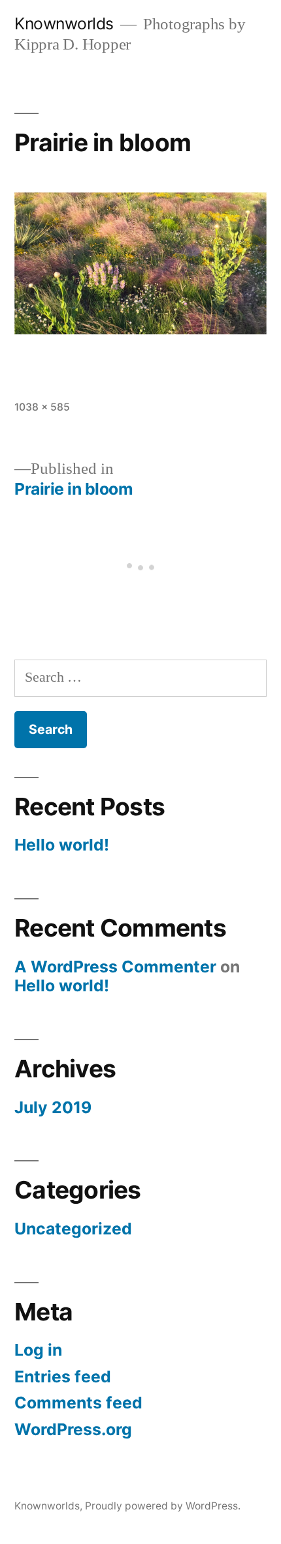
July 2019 (52, 1107)
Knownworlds (64, 23)
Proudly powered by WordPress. (162, 1506)
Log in (38, 1350)
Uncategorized (73, 1228)
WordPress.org (73, 1429)
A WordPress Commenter (115, 966)
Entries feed (62, 1376)
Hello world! (61, 844)
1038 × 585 (42, 407)
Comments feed (78, 1402)
